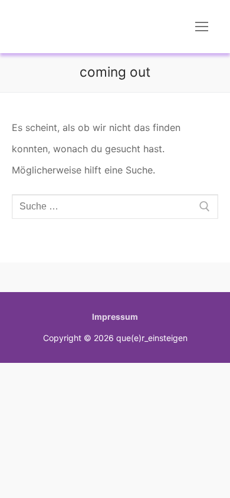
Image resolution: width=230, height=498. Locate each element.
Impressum (115, 317)
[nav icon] (202, 26)
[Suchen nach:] (115, 206)
